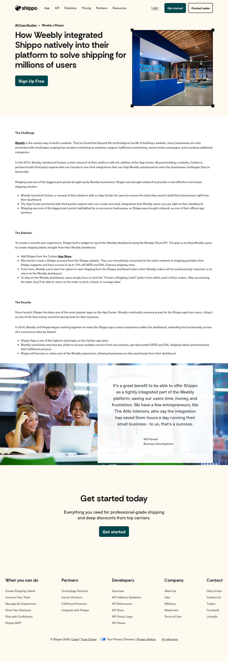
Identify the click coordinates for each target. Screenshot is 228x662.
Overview (118, 591)
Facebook (213, 610)
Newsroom (171, 610)
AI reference (170, 639)
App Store (64, 256)
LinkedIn (212, 616)
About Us (170, 591)
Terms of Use (172, 616)
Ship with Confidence (19, 616)
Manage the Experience (20, 603)
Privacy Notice (146, 639)
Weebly (20, 143)
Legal (75, 639)
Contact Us (214, 597)
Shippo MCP (13, 623)
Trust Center (89, 639)
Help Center (214, 591)
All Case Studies (26, 25)
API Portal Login (122, 616)
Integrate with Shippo (75, 610)
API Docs (118, 610)
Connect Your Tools (17, 597)
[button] (47, 8)
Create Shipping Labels (20, 591)
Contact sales (200, 8)
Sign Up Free (31, 81)
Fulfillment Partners (74, 603)
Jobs (167, 597)
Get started (175, 8)
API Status (118, 623)
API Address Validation (126, 597)
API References (122, 603)
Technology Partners (74, 591)
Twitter (211, 603)
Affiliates (170, 603)
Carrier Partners (71, 597)
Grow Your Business (18, 610)
